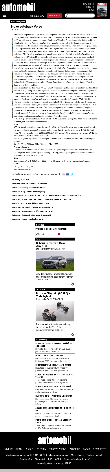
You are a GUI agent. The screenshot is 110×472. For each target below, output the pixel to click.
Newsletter (89, 4)
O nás (92, 10)
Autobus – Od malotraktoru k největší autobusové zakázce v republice (41, 199)
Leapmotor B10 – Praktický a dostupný (53, 395)
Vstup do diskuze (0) (51, 174)
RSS (50, 459)
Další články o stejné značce (25, 174)
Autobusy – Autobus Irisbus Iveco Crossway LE (31, 215)
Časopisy (75, 449)
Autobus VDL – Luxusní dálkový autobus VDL (30, 203)
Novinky (8, 449)
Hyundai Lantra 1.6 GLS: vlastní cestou (53, 364)
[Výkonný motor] (12, 68)
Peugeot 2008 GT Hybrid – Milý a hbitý (53, 386)
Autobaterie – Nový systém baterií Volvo (29, 188)
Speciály (41, 449)
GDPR (58, 459)
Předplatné (89, 7)
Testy (19, 449)
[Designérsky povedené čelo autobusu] (12, 56)
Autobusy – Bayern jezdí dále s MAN (27, 219)
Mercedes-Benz (37, 15)
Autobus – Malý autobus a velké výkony (28, 192)
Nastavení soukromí (73, 459)
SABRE (68, 463)
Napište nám (26, 459)
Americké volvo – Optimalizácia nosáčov (29, 184)
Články (29, 449)
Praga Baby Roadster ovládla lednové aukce (53, 421)
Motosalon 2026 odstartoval (49, 355)
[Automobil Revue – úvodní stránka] (55, 440)
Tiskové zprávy (57, 449)
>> (51, 279)
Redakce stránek (94, 455)
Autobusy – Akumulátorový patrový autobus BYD (32, 207)
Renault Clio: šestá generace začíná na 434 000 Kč (53, 344)
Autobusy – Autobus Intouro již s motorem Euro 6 (32, 211)
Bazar (86, 449)
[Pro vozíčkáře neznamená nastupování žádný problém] (12, 92)
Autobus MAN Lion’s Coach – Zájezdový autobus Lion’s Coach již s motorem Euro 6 (46, 195)
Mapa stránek (77, 455)
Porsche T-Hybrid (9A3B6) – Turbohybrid (53, 295)
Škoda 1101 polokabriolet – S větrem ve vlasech (54, 375)
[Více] (72, 284)
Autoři (87, 459)
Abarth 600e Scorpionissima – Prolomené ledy (54, 409)
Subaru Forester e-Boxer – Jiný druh (52, 244)
